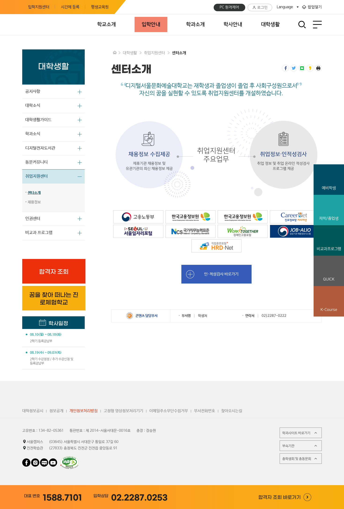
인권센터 (32, 218)
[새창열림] (138, 212)
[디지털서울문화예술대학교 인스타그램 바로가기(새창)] (35, 461)
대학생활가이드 (38, 120)
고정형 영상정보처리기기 (123, 411)
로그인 (262, 7)
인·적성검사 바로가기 (221, 274)
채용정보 (34, 202)
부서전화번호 (204, 411)
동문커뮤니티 (36, 162)
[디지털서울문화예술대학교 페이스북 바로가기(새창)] (26, 461)
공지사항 (32, 91)
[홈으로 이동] (114, 52)
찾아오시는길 (231, 411)
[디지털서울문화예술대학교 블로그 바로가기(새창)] (44, 461)
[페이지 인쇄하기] (318, 68)
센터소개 (34, 193)
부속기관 (288, 446)
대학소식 (32, 105)
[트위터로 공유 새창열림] (293, 68)
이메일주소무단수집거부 (168, 411)
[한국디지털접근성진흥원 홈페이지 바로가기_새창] (69, 458)
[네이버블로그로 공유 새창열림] (301, 68)
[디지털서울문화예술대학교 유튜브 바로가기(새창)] (53, 461)
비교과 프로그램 (38, 232)
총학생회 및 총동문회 (296, 459)
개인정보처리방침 (84, 411)
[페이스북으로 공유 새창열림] (285, 68)
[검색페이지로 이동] (302, 24)
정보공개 (56, 411)
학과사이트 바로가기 (296, 433)
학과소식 (32, 134)
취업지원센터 (36, 176)
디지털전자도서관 (40, 148)
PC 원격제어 (229, 7)
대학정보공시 (32, 411)
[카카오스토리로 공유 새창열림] (310, 68)
